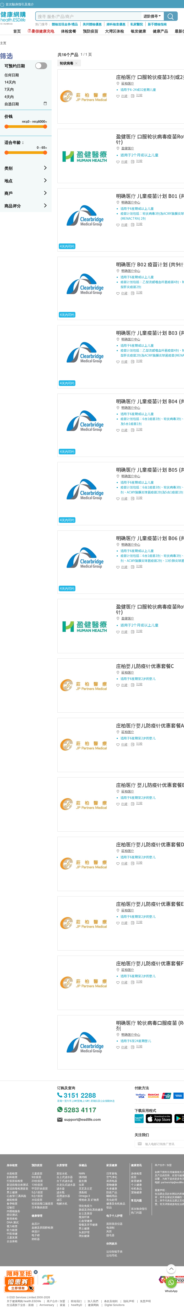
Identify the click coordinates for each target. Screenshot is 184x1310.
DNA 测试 (13, 1222)
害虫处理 (111, 1199)
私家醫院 (136, 24)
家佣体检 (12, 1218)
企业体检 (12, 1241)
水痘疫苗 (37, 1199)
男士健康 (12, 1192)
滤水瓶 (61, 1192)
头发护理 (84, 1232)
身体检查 (136, 1173)
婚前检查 (12, 1199)
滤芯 (59, 1199)
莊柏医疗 (127, 83)
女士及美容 (85, 1213)
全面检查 (12, 1173)
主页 (3, 43)
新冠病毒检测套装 (17, 1188)
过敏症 (11, 1207)
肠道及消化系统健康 (91, 1209)
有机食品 (136, 1188)
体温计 (36, 1231)
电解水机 (62, 1203)
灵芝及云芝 (85, 1188)
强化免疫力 (85, 1205)
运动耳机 (111, 1255)
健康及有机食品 (115, 1203)
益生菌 (83, 1181)
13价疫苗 (37, 1184)
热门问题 (136, 1212)
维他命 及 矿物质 (89, 1199)
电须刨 (110, 1227)
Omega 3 (84, 1196)
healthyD (76, 1305)
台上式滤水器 (65, 1177)
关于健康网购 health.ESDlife (24, 1301)
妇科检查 (12, 1177)
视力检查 (12, 1226)
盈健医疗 (127, 148)
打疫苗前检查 (15, 1181)
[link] (85, 96)
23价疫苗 (37, 1181)
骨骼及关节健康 (88, 1224)
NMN (82, 1173)
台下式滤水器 (65, 1181)
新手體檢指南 (157, 24)
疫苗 (133, 1177)
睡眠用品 (111, 1196)
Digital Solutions (115, 1305)
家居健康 (136, 1181)
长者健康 (111, 1188)
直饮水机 (62, 1173)
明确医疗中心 (130, 202)
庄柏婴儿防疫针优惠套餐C (145, 665)
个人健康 (136, 1184)
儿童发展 (12, 1237)
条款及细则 (111, 1301)
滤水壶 (61, 1188)
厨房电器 (111, 1181)
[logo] (13, 25)
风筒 (109, 1231)
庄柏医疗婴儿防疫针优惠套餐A (150, 725)
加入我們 (93, 1301)
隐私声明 (128, 1301)
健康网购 (93, 1305)
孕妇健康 (84, 1236)
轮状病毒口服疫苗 (42, 1203)
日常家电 (111, 1173)
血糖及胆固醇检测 (42, 1227)
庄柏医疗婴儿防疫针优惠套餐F (150, 963)
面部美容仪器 (114, 1223)
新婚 (31, 1305)
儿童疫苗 (37, 1173)
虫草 (81, 1184)
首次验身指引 (139, 1208)
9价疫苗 (36, 1177)
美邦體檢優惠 (92, 24)
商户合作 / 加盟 (56, 1301)
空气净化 (111, 1177)
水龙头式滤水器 (66, 1184)
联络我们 (76, 1301)
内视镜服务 (13, 1211)
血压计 (36, 1223)
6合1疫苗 (37, 1196)
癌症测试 (12, 1214)
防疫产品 (111, 1192)
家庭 (62, 1305)
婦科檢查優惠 (116, 24)
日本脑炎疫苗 (40, 1207)
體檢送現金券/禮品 (65, 24)
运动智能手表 (114, 1251)
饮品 (109, 1207)
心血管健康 (85, 1220)
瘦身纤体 (84, 1217)
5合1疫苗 (37, 1192)
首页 (17, 31)
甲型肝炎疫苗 (40, 1188)
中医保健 (12, 1233)
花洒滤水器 (63, 1196)
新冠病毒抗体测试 (17, 1184)
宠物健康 (111, 1184)
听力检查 (12, 1230)
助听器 (36, 1239)
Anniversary (46, 1305)
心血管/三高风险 (16, 1196)
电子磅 (36, 1235)
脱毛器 (110, 1235)
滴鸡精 (83, 1177)
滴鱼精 (83, 1192)
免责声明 (145, 1301)
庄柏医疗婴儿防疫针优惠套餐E (150, 903)
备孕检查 (12, 1203)
